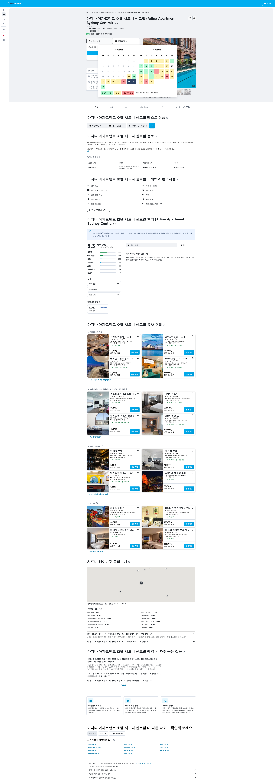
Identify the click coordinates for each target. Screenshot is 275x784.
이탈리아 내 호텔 (93, 753)
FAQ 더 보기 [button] (125, 685)
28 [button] (124, 81)
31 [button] (103, 86)
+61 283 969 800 (92, 31)
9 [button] (151, 66)
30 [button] (134, 81)
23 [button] (134, 76)
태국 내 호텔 (128, 753)
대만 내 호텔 (128, 744)
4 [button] (108, 66)
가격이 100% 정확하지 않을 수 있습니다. (104, 777)
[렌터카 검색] (3, 19)
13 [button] (118, 71)
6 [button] (118, 66)
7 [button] (123, 66)
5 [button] (113, 66)
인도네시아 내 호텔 (94, 747)
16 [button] (134, 71)
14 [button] (124, 71)
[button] (3, 3)
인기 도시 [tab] (103, 733)
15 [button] (129, 71)
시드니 (119, 12)
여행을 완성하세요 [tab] (117, 733)
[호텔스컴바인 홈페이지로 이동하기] (14, 3)
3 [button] (103, 66)
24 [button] (103, 81)
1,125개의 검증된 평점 (103, 34)
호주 (91, 12)
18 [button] (108, 76)
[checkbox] (98, 309)
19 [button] (113, 76)
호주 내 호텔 (92, 744)
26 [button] (113, 81)
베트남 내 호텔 (165, 750)
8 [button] (128, 66)
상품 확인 (134, 352)
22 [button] (129, 76)
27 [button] (118, 81)
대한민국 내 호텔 (129, 747)
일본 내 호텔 (164, 747)
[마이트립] (3, 29)
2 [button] (151, 61)
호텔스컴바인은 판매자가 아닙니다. (102, 770)
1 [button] (128, 61)
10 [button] (103, 71)
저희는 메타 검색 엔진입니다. (100, 774)
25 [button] (108, 81)
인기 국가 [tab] (92, 733)
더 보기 (89, 151)
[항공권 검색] (3, 10)
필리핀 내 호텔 (129, 750)
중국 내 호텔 (164, 744)
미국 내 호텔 (92, 750)
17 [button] (103, 76)
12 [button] (113, 71)
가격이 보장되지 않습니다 (143, 763)
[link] (100, 380)
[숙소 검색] (3, 14)
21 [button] (124, 76)
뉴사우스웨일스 (105, 12)
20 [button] (118, 76)
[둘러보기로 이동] (3, 23)
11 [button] (108, 71)
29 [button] (129, 81)
